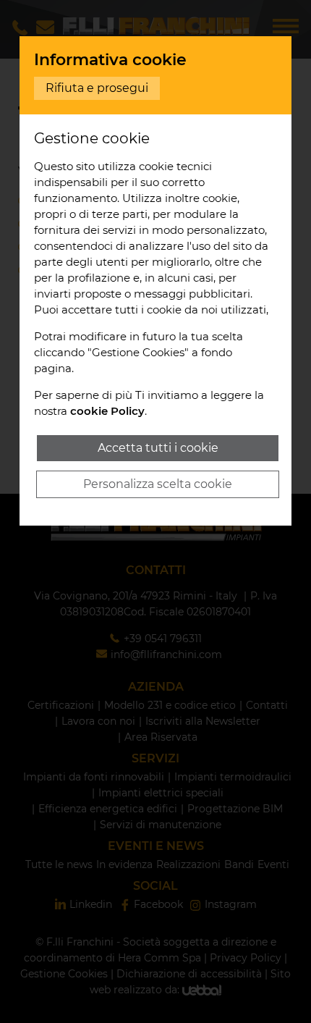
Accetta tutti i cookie (158, 448)
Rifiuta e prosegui (97, 88)
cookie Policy (107, 411)
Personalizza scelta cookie (157, 484)
